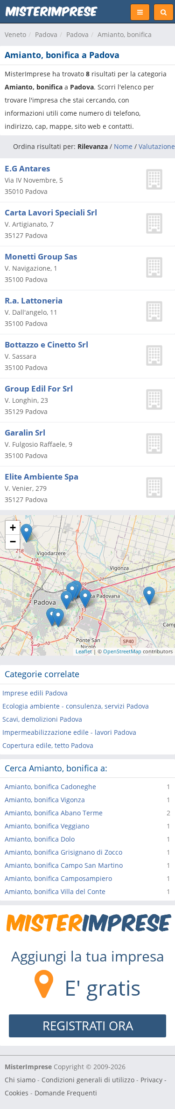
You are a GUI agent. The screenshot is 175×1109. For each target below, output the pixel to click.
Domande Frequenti (66, 1092)
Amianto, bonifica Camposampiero (58, 878)
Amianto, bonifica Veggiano (47, 825)
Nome (123, 146)
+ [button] (13, 527)
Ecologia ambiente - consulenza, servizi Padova (75, 706)
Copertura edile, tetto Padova (47, 745)
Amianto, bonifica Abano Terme (54, 812)
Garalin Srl (25, 432)
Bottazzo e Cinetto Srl (46, 344)
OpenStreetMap (122, 651)
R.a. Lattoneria (34, 300)
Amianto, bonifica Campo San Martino (64, 865)
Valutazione (157, 146)
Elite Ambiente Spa (41, 476)
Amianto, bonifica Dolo (40, 839)
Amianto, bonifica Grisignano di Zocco (63, 852)
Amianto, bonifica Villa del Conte (55, 891)
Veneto (15, 34)
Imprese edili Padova (35, 692)
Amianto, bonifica (125, 34)
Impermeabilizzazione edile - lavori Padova (69, 732)
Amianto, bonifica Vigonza (45, 799)
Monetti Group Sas (41, 256)
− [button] (13, 541)
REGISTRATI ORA (87, 1025)
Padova (46, 34)
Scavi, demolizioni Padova (42, 719)
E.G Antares (27, 168)
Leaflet (84, 651)
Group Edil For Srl (39, 388)
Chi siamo (20, 1079)
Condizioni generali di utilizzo (88, 1079)
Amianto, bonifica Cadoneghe (50, 786)
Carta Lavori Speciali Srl (51, 212)
